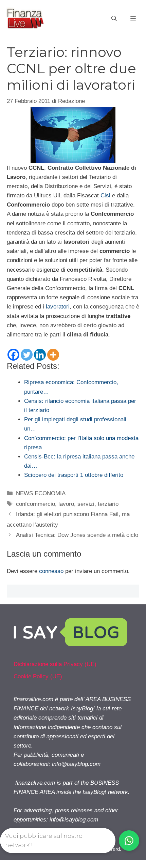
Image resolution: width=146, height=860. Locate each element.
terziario (108, 504)
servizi (85, 504)
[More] (53, 355)
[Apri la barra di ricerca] (114, 18)
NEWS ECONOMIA (41, 493)
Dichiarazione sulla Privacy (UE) (55, 664)
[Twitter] (27, 355)
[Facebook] (13, 355)
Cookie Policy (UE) (38, 676)
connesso (51, 571)
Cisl (105, 195)
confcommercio (35, 504)
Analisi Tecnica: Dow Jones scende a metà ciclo (77, 535)
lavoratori (58, 306)
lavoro (66, 504)
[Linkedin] (40, 355)
